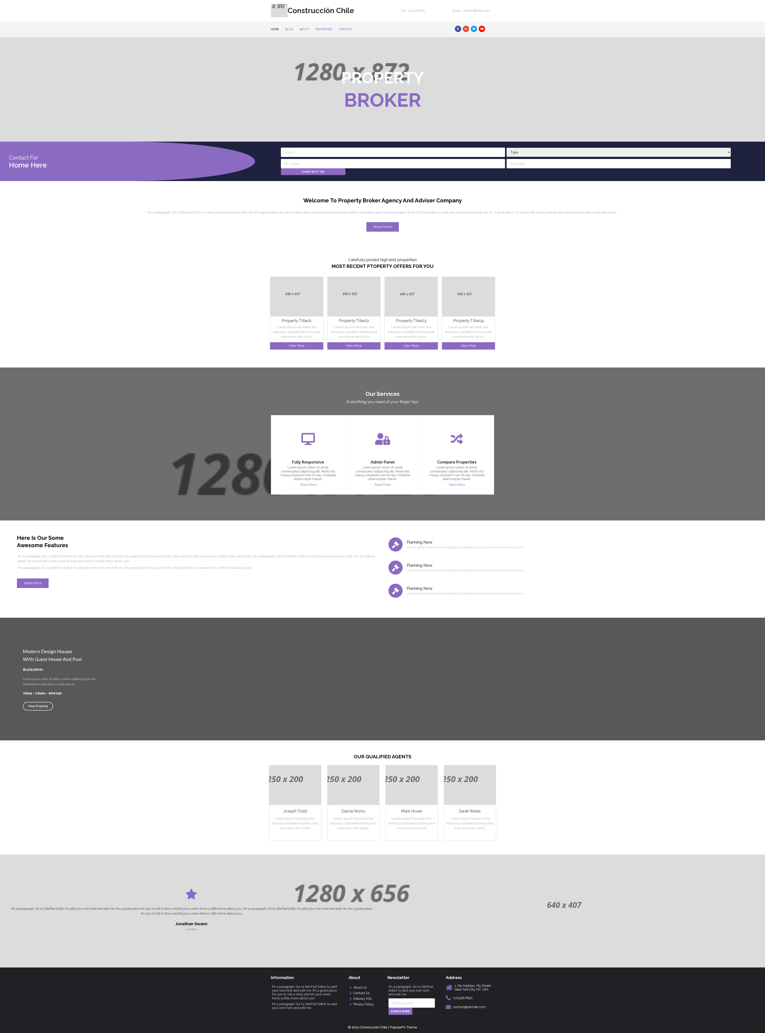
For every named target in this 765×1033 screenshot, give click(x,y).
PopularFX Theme (403, 1027)
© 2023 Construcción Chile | (369, 1027)
